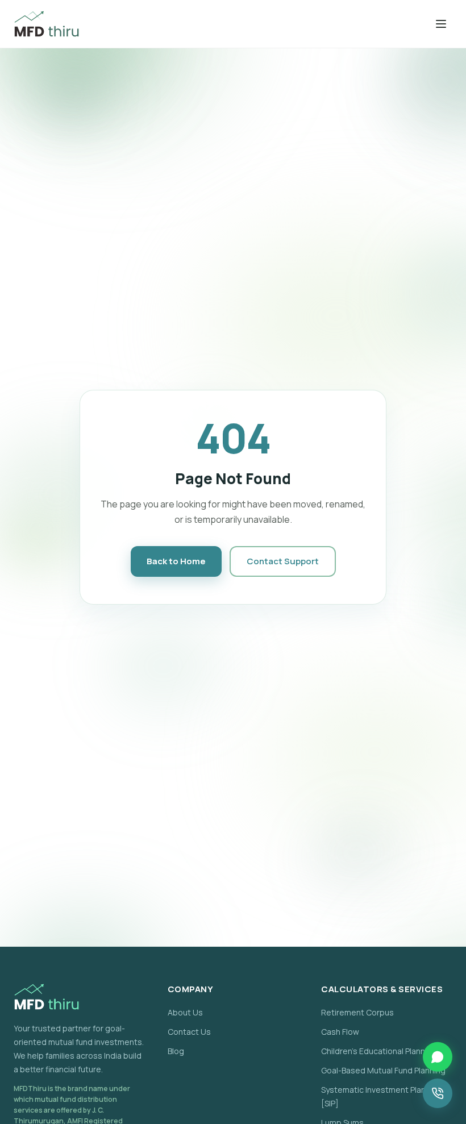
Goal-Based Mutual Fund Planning (383, 1070)
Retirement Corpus (357, 1012)
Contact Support (283, 561)
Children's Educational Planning (378, 1051)
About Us (185, 1012)
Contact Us (189, 1031)
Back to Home (176, 561)
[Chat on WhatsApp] (437, 1057)
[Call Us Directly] (437, 1093)
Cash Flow (340, 1031)
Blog (176, 1051)
